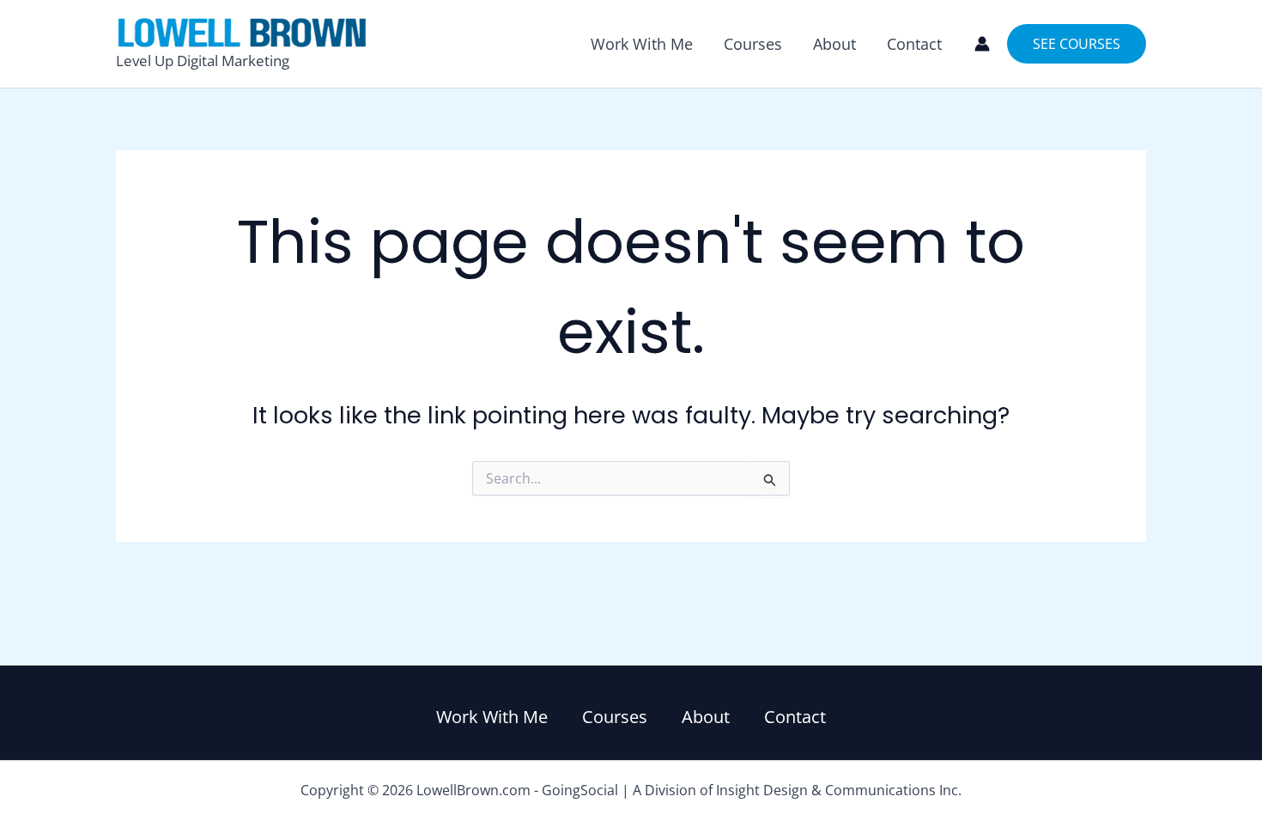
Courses (753, 43)
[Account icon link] (982, 44)
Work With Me (642, 43)
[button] (1076, 44)
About (834, 43)
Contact (914, 43)
